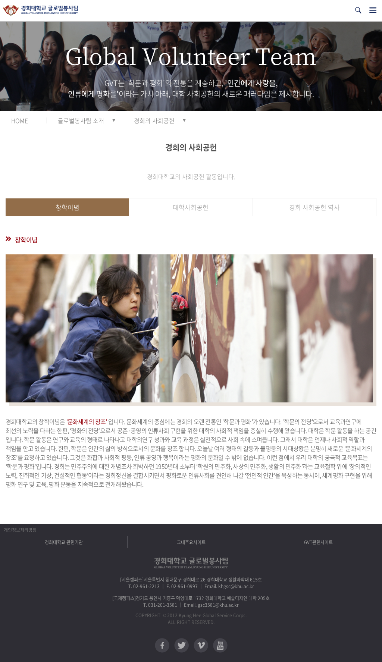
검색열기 (358, 10)
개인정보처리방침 (20, 530)
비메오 (201, 645)
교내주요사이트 (191, 542)
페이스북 (162, 645)
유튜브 (220, 645)
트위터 (181, 645)
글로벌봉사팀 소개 (81, 120)
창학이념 (67, 207)
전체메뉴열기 (372, 10)
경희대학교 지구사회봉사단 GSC (40, 10)
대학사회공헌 (191, 207)
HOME (19, 120)
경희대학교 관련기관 (64, 542)
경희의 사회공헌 (154, 120)
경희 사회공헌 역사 (314, 207)
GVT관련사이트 (318, 542)
